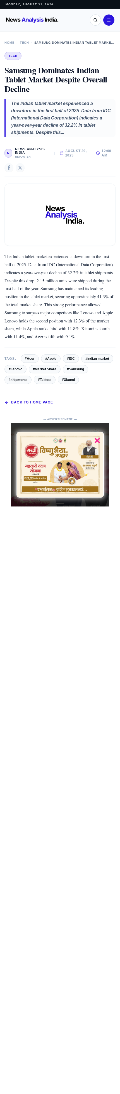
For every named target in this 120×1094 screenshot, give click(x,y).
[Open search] (95, 20)
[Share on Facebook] (8, 167)
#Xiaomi (68, 380)
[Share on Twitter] (20, 167)
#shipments (18, 380)
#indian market (97, 359)
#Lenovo (15, 369)
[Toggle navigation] (108, 20)
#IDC (71, 359)
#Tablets (44, 380)
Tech (24, 42)
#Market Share (44, 369)
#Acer (30, 359)
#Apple (50, 359)
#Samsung (75, 369)
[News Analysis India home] (32, 20)
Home (9, 42)
